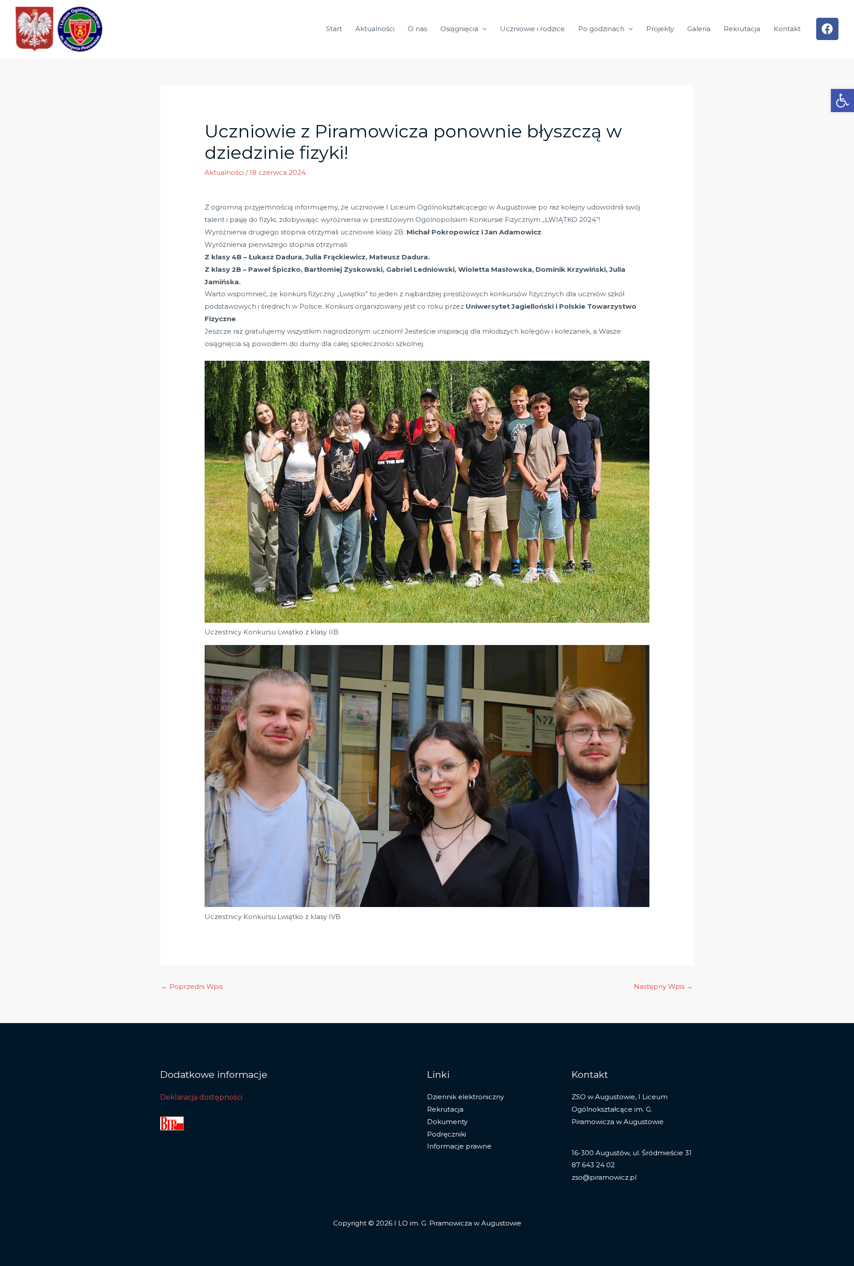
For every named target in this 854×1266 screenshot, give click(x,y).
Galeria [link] (698, 28)
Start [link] (334, 28)
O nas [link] (417, 28)
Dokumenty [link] (447, 1121)
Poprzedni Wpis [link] (192, 986)
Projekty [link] (660, 28)
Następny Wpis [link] (663, 986)
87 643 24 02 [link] (593, 1165)
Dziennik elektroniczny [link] (465, 1097)
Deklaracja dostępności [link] (201, 1097)
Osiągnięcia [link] (459, 28)
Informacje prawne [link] (459, 1146)
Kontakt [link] (787, 28)
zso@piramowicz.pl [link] (604, 1177)
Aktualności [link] (375, 28)
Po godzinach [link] (601, 28)
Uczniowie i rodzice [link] (532, 28)
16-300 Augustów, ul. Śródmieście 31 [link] (632, 1153)
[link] (842, 100)
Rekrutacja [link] (742, 28)
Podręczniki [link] (446, 1134)
